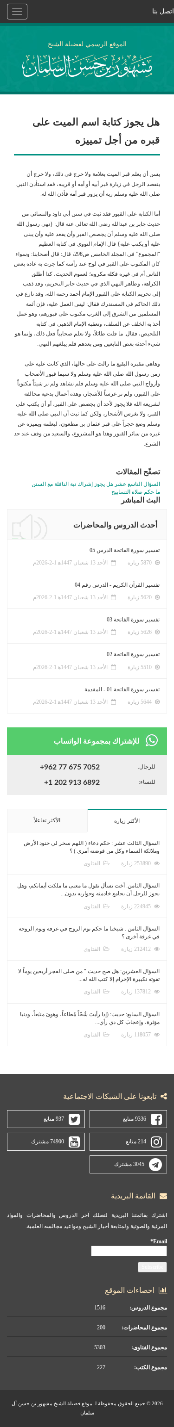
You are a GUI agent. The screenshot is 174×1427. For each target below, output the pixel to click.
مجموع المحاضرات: (144, 1327)
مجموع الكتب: (150, 1367)
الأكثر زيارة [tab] (127, 821)
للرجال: (146, 766)
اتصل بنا (163, 11)
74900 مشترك (47, 1141)
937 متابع (54, 1119)
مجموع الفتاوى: (149, 1347)
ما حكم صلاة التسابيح (135, 492)
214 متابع (136, 1141)
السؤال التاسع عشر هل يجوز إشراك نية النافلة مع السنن (96, 484)
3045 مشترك (129, 1164)
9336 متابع (134, 1119)
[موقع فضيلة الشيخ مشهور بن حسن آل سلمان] (87, 64)
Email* (158, 1241)
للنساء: (147, 782)
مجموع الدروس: (148, 1307)
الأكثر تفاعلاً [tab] (47, 820)
